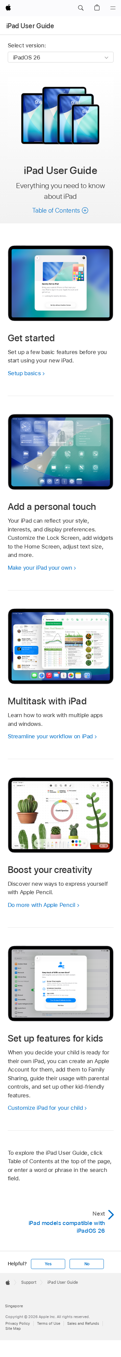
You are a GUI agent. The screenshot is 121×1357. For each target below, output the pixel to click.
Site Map (13, 1328)
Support (28, 1282)
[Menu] (113, 8)
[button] (81, 8)
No (87, 1264)
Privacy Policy (17, 1323)
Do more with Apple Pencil (41, 905)
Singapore (14, 1306)
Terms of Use (48, 1323)
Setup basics (24, 373)
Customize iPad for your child (45, 1107)
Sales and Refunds (83, 1323)
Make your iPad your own (40, 567)
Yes (48, 1264)
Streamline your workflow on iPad (50, 736)
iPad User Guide (30, 26)
